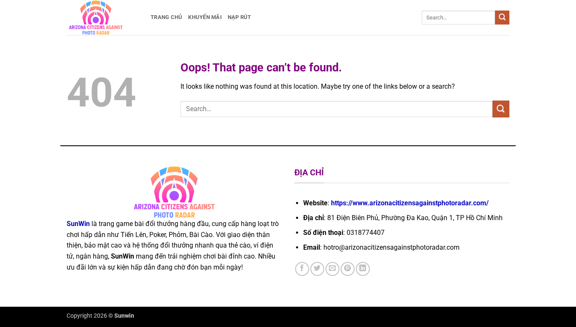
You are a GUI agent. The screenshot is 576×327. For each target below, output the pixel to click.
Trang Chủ (166, 17)
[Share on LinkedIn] (363, 269)
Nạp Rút (239, 17)
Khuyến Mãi (205, 17)
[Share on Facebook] (302, 269)
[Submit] (502, 18)
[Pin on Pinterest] (348, 269)
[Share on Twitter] (317, 269)
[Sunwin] (102, 17)
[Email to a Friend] (332, 269)
